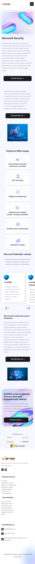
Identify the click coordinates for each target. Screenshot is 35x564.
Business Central (7, 512)
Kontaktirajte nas (18, 115)
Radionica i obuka (7, 483)
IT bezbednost (6, 493)
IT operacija (5, 491)
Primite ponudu (17, 78)
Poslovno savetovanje (8, 485)
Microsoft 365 (6, 501)
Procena (4, 481)
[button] (7, 308)
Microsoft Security (7, 510)
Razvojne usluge (7, 487)
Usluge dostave (6, 489)
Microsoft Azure (6, 503)
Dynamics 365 (6, 506)
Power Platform (6, 508)
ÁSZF (3, 514)
